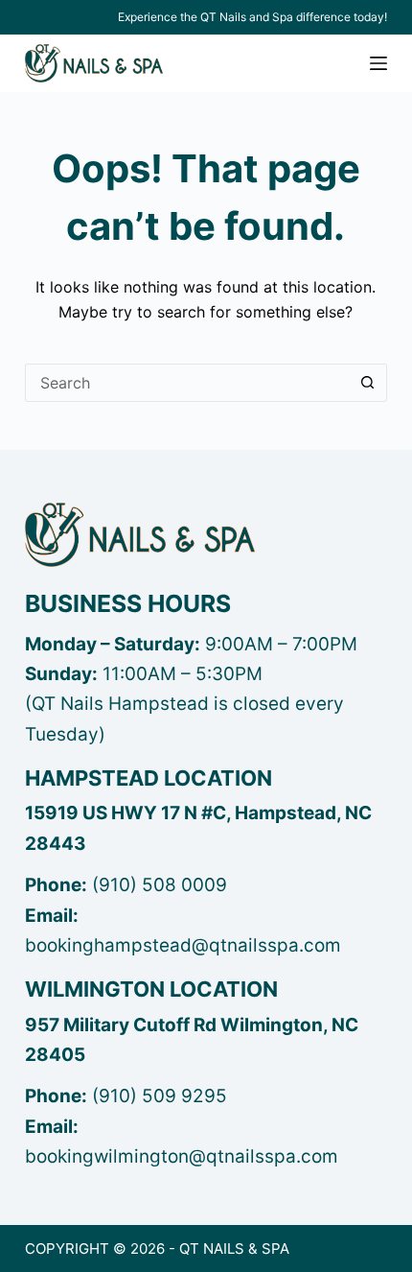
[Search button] (368, 383)
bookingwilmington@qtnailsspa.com (181, 1156)
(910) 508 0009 (159, 885)
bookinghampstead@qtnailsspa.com (183, 945)
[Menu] (378, 63)
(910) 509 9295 (159, 1096)
